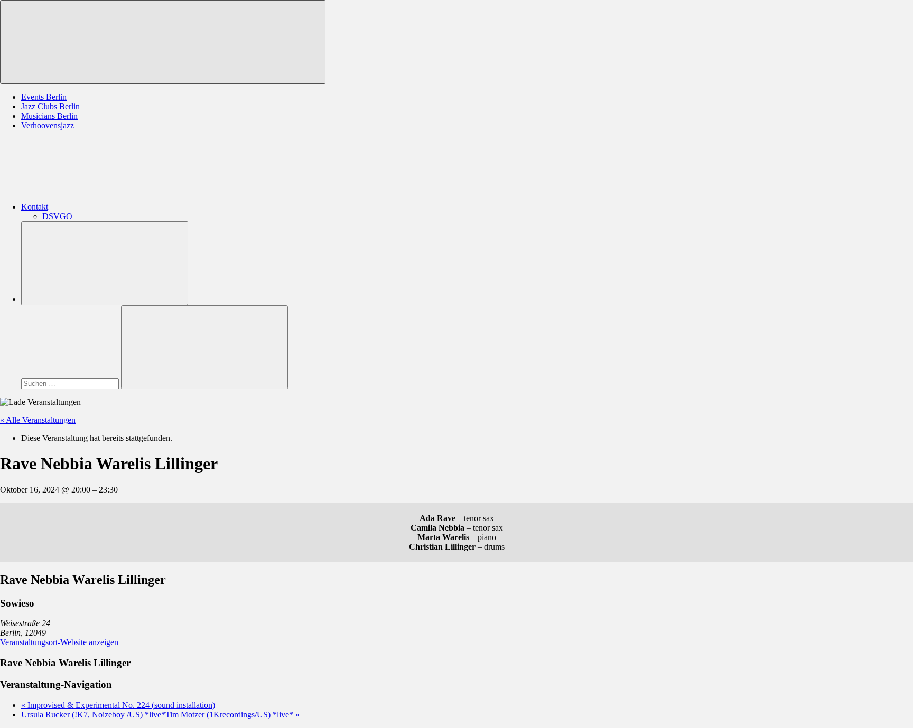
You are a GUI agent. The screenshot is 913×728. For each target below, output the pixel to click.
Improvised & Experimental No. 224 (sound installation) (118, 705)
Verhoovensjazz (47, 125)
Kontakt (34, 206)
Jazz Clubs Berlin (50, 106)
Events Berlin (44, 96)
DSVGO (57, 216)
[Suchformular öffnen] (104, 263)
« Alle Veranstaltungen (38, 419)
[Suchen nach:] (71, 383)
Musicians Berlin (49, 115)
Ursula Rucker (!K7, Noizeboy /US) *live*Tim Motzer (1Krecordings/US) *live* (160, 714)
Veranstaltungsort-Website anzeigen (59, 642)
